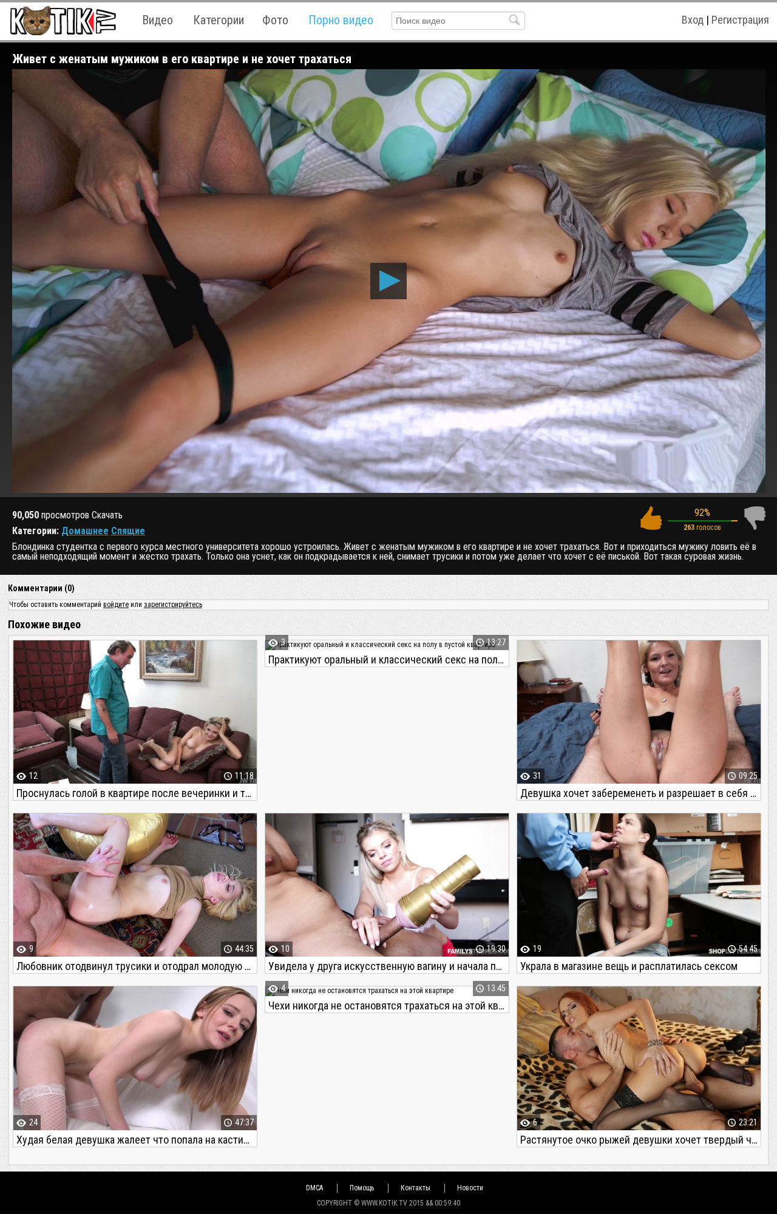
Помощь (362, 1188)
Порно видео (340, 20)
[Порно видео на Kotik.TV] (63, 20)
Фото (275, 20)
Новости (470, 1188)
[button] (388, 281)
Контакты (415, 1188)
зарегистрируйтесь (173, 604)
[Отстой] (754, 518)
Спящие (128, 531)
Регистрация (740, 19)
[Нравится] (650, 518)
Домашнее (85, 531)
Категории (218, 20)
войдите (116, 604)
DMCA (314, 1188)
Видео (157, 20)
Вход (693, 19)
